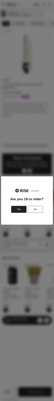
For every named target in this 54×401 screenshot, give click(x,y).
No (35, 209)
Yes (19, 209)
